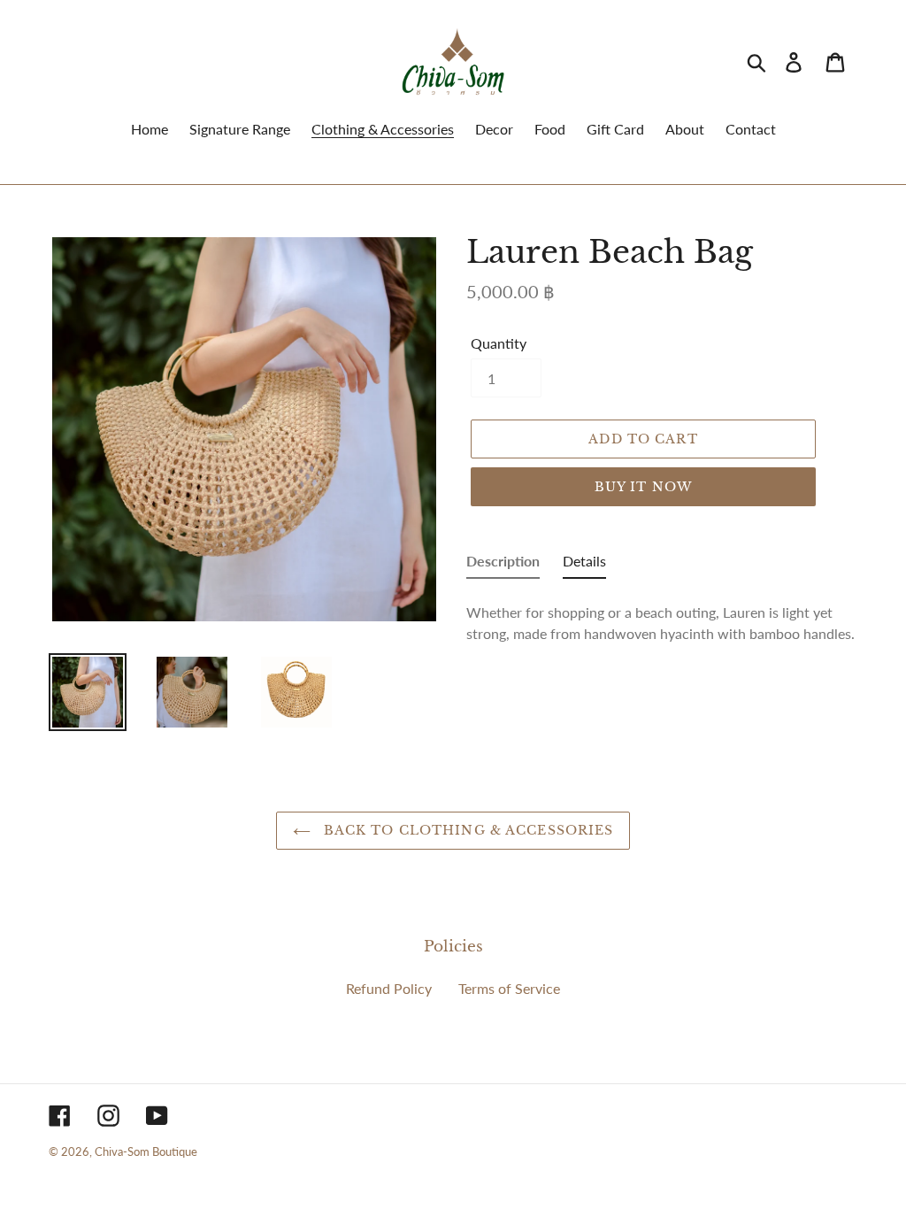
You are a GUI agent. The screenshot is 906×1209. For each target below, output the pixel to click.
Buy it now (643, 487)
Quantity (498, 343)
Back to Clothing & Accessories (466, 830)
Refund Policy (389, 988)
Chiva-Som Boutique (146, 1151)
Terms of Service (509, 988)
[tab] (503, 565)
